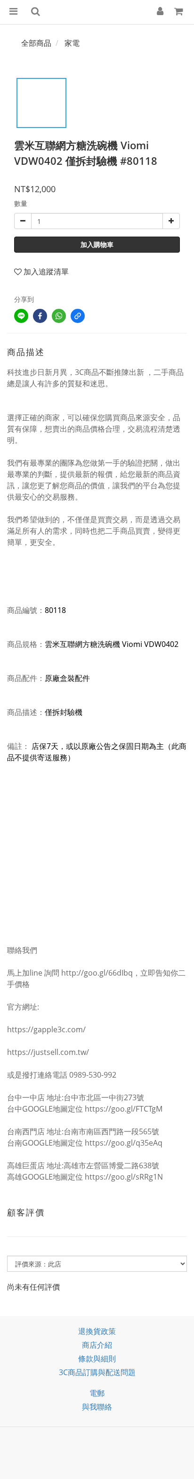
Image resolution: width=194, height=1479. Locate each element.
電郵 (97, 1393)
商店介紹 (97, 1345)
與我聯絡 (97, 1407)
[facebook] (40, 316)
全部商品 (36, 43)
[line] (21, 316)
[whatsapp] (59, 316)
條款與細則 (97, 1358)
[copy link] (78, 316)
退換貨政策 (97, 1331)
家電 (72, 43)
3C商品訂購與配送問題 (97, 1372)
